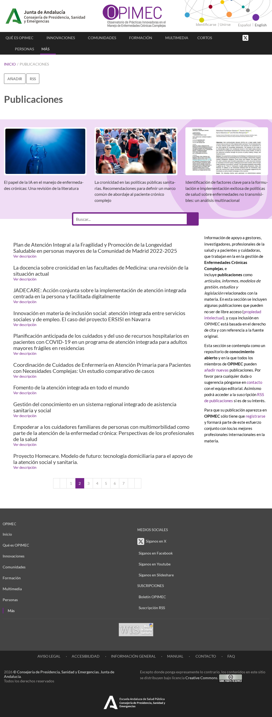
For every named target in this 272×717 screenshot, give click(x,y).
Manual (175, 656)
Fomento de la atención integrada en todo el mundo (71, 387)
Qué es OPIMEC (19, 37)
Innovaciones (60, 37)
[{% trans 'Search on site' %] (265, 37)
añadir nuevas (217, 370)
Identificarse (206, 24)
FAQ (231, 656)
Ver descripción (24, 256)
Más (45, 49)
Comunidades (102, 37)
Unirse (225, 24)
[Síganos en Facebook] (254, 37)
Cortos (204, 37)
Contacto (205, 656)
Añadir (14, 78)
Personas (24, 49)
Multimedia (176, 37)
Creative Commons (201, 677)
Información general (133, 656)
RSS (33, 78)
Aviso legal (48, 656)
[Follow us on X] (246, 37)
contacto (254, 382)
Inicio (10, 64)
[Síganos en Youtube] (260, 37)
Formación (140, 37)
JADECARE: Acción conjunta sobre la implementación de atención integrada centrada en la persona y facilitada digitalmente (99, 293)
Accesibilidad (86, 656)
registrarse (255, 416)
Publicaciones (34, 64)
